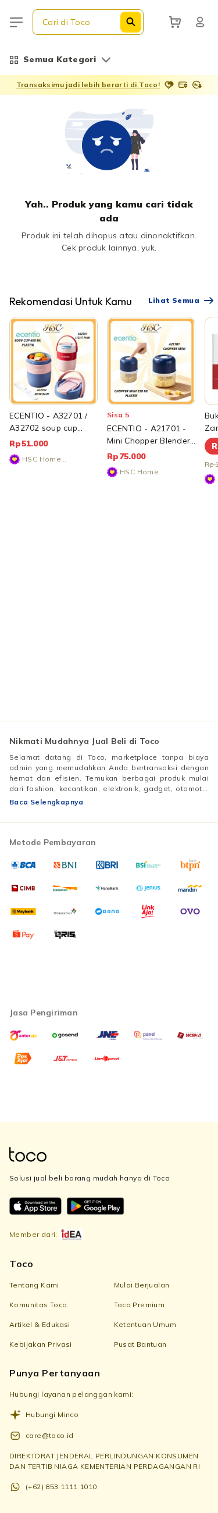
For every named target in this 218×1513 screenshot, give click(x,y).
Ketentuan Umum (145, 1324)
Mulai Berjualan (142, 1284)
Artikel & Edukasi (39, 1324)
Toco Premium (139, 1304)
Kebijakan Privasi (40, 1344)
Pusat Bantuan (140, 1344)
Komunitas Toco (38, 1304)
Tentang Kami (34, 1284)
